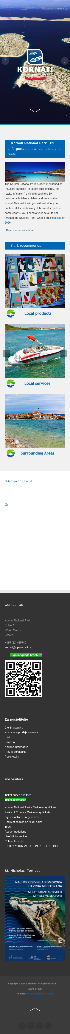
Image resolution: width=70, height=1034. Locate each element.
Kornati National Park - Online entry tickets (30, 807)
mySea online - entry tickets (22, 817)
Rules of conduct (15, 841)
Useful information (16, 836)
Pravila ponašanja (15, 751)
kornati (18, 647)
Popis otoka (12, 756)
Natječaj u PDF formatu (19, 481)
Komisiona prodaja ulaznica (21, 732)
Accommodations (15, 831)
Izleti (7, 737)
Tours (8, 826)
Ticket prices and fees (18, 795)
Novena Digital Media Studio (39, 994)
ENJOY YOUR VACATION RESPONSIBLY (31, 846)
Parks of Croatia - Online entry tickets (27, 812)
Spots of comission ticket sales (24, 821)
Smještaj (10, 742)
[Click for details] (35, 918)
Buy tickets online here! (20, 230)
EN (12, 30)
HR (7, 30)
